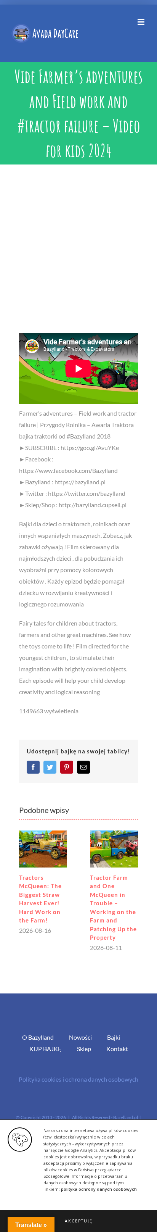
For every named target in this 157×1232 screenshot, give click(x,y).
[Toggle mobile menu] (142, 22)
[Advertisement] (78, 247)
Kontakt (117, 1048)
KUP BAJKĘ (45, 1048)
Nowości (80, 1037)
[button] (78, 1221)
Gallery (42, 849)
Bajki (113, 1037)
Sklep (84, 1048)
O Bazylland (38, 1037)
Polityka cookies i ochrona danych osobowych (78, 1079)
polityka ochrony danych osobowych (99, 1189)
